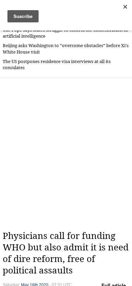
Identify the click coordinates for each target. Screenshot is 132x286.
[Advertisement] (66, 154)
